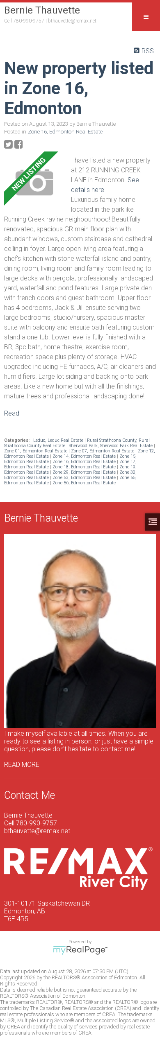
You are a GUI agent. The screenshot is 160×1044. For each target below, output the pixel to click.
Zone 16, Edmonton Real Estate (65, 132)
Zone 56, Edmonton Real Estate (84, 483)
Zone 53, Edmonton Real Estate (85, 477)
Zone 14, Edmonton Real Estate (85, 456)
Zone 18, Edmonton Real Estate (85, 467)
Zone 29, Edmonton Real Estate (85, 472)
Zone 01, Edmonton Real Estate (36, 451)
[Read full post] (34, 182)
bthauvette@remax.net (72, 21)
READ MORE (21, 764)
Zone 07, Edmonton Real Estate (103, 451)
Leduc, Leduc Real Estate (59, 440)
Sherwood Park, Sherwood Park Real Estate (111, 445)
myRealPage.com (80, 950)
